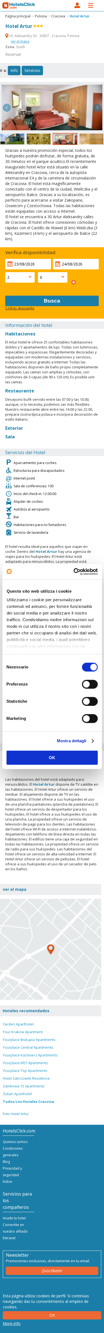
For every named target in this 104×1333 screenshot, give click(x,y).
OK (52, 757)
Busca (52, 301)
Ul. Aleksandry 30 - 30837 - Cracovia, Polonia (44, 35)
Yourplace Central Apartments (28, 1047)
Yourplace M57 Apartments (25, 1062)
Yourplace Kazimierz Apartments (30, 1055)
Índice (7, 1181)
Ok (52, 1315)
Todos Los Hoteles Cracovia (28, 1101)
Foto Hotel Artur (16, 1113)
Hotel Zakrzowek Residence (26, 1078)
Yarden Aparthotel (18, 1024)
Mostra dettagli (72, 740)
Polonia (41, 16)
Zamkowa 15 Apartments (24, 1086)
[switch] (90, 684)
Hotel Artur (80, 16)
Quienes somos (15, 1141)
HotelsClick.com (18, 5)
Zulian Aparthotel (17, 1093)
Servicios (32, 70)
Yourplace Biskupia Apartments (29, 1039)
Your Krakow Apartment (23, 1031)
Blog (6, 1161)
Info (14, 70)
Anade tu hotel (14, 1218)
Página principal (18, 16)
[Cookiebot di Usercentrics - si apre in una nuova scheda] (74, 571)
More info (12, 1323)
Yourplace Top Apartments (25, 1070)
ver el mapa (20, 41)
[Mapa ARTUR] (50, 949)
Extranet (9, 1238)
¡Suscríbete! (52, 1270)
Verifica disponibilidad (30, 252)
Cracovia (58, 16)
